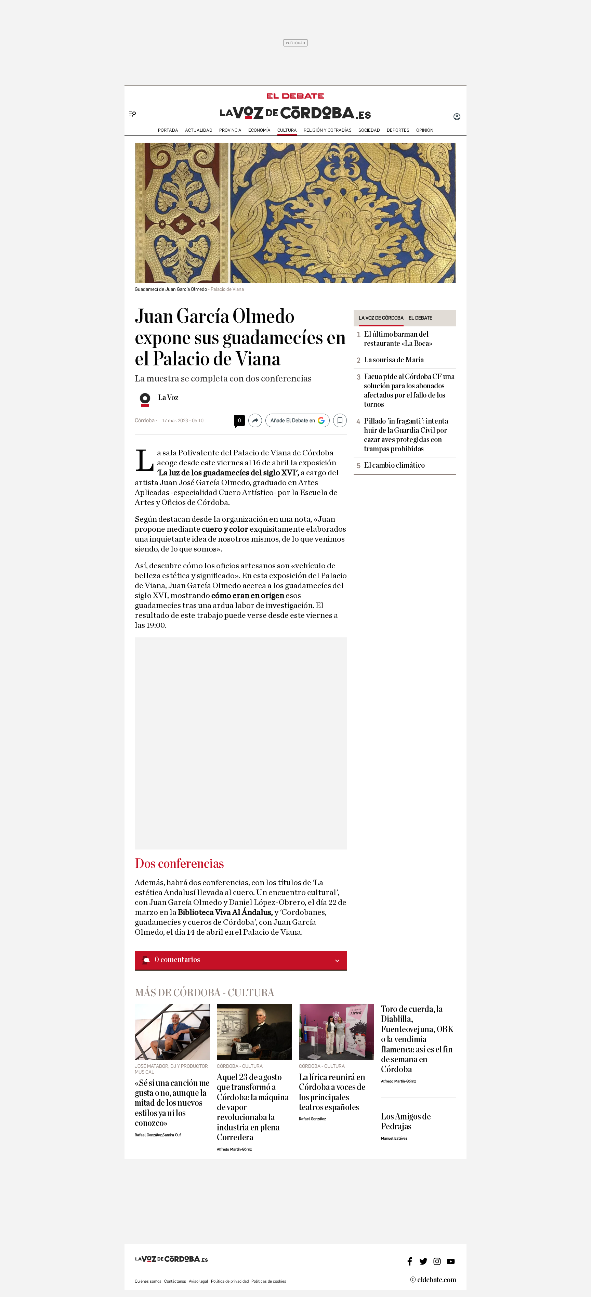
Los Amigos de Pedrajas (406, 1121)
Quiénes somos (148, 1281)
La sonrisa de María (394, 360)
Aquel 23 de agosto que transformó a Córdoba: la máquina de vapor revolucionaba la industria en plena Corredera (253, 1107)
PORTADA (168, 130)
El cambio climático (394, 465)
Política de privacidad (230, 1281)
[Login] (457, 117)
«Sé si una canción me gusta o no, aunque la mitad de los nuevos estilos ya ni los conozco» (172, 1103)
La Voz (168, 397)
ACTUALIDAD (198, 130)
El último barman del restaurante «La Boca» (398, 339)
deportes (398, 130)
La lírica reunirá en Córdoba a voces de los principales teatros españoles (332, 1092)
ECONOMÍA (259, 130)
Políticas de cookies (268, 1281)
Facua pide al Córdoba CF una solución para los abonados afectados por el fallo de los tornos (409, 390)
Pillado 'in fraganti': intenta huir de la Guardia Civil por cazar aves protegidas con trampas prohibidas (406, 435)
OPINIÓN (424, 130)
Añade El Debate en (293, 420)
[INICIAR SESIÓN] (457, 117)
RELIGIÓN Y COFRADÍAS (328, 130)
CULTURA (287, 130)
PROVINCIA (230, 130)
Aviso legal (198, 1281)
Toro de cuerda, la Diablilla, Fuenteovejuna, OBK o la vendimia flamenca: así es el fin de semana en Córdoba (417, 1039)
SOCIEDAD (369, 130)
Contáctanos (175, 1281)
